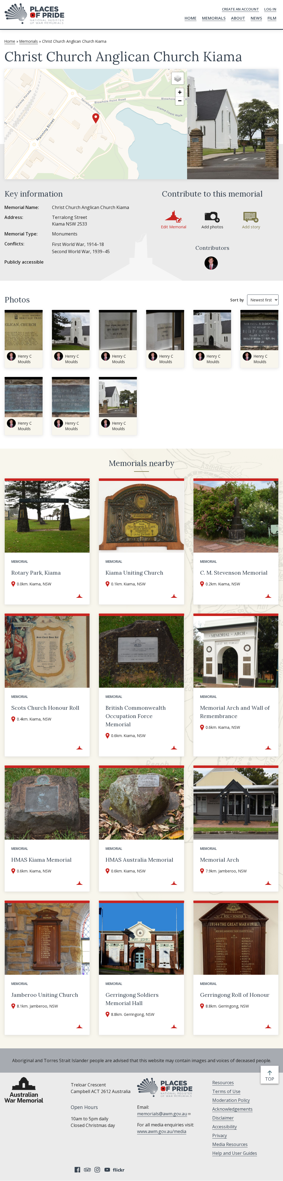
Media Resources (230, 1144)
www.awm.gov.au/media (161, 1131)
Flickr (119, 1169)
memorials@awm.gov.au (162, 1114)
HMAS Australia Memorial (139, 859)
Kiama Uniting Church (134, 572)
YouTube (107, 1169)
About (238, 18)
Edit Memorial (173, 226)
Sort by (237, 299)
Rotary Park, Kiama (36, 572)
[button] (95, 118)
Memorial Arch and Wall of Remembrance (235, 711)
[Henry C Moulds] (211, 263)
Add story (251, 226)
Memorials (214, 18)
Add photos (212, 226)
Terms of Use (226, 1091)
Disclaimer (223, 1118)
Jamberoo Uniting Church (44, 994)
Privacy (219, 1135)
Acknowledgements (232, 1109)
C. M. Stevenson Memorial (234, 572)
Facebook (77, 1169)
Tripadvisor (87, 1169)
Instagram (97, 1169)
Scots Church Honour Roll (45, 707)
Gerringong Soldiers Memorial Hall (132, 998)
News (256, 18)
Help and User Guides (234, 1153)
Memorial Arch (219, 859)
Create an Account (240, 9)
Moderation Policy (231, 1100)
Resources (223, 1083)
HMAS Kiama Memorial (41, 859)
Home (190, 18)
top (270, 1079)
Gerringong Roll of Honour (234, 994)
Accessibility (224, 1127)
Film (272, 18)
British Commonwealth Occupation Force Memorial (136, 716)
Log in (270, 9)
